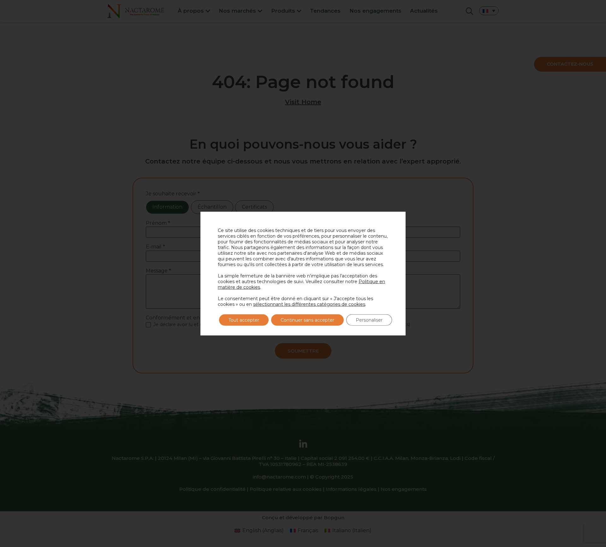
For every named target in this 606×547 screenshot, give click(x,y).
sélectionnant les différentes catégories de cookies (309, 304)
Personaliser (369, 320)
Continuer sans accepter (307, 320)
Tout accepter (244, 320)
